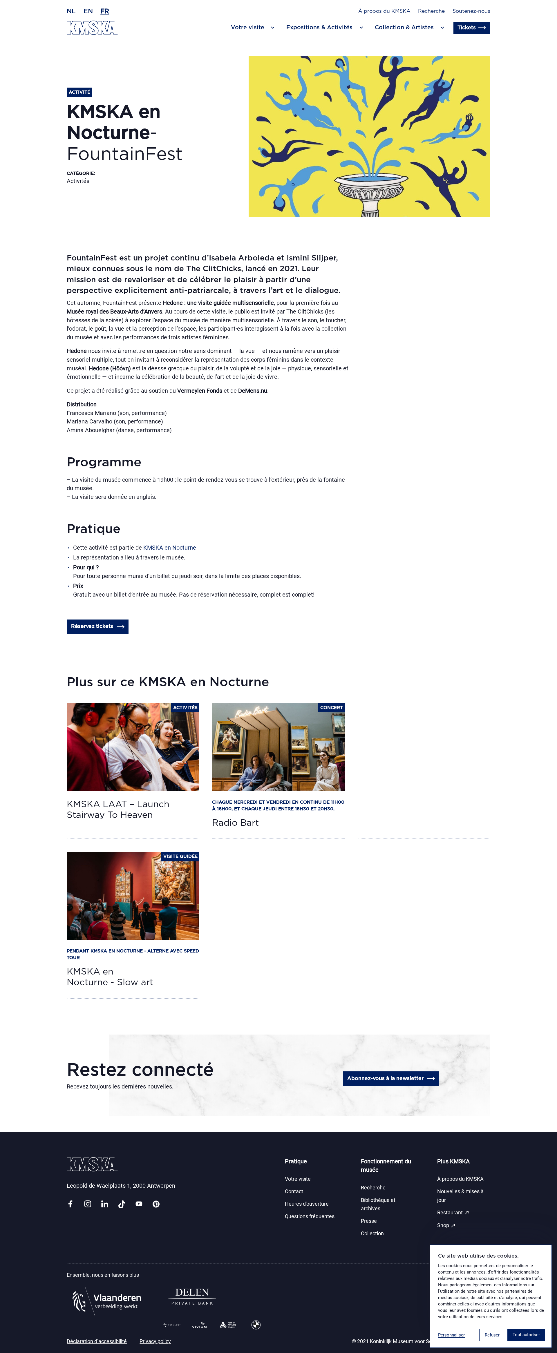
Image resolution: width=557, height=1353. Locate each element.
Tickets (466, 27)
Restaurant (453, 1212)
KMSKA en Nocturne (169, 547)
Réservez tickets (92, 626)
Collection (372, 1233)
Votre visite (298, 1179)
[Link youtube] (138, 1204)
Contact (294, 1191)
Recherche (431, 11)
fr (104, 11)
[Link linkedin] (104, 1204)
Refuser (492, 1335)
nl (71, 11)
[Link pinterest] (156, 1204)
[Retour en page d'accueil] (92, 28)
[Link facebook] (70, 1204)
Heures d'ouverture (307, 1204)
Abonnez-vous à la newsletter (385, 1078)
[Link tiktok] (121, 1204)
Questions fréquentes (309, 1216)
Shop (446, 1225)
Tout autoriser (526, 1334)
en (88, 11)
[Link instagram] (87, 1204)
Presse (369, 1221)
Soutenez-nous (471, 11)
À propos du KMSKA (384, 11)
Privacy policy (155, 1341)
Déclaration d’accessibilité (97, 1341)
